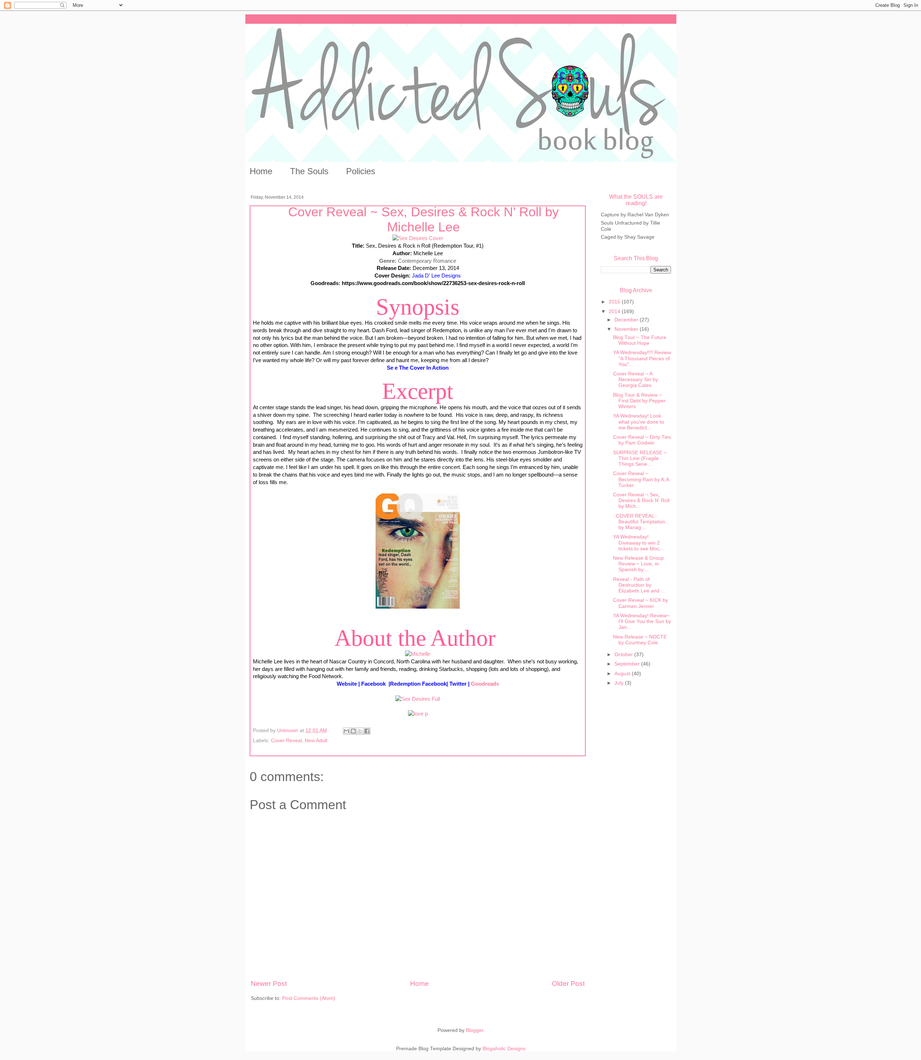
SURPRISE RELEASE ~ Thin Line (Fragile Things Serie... (640, 458)
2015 (615, 302)
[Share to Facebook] (367, 731)
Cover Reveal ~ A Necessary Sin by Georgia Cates (635, 379)
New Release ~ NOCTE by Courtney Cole (640, 639)
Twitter (458, 684)
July (619, 683)
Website (347, 684)
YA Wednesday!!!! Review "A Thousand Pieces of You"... (642, 358)
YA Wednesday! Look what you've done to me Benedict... (638, 421)
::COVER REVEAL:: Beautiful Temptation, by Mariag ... (640, 521)
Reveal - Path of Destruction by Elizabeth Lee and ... (639, 585)
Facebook (374, 684)
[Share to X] (360, 731)
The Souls (309, 171)
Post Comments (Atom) (308, 998)
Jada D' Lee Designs (436, 276)
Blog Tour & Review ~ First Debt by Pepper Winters (639, 400)
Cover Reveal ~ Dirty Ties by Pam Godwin (642, 440)
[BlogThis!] (353, 731)
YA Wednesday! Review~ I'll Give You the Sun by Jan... (642, 621)
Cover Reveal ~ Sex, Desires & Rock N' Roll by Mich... (641, 500)
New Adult (316, 740)
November (627, 329)
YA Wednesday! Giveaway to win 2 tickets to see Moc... (638, 542)
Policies (360, 171)
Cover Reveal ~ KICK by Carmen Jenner (640, 603)
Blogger (474, 1030)
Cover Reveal (286, 740)
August (623, 673)
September (627, 664)
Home (261, 171)
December (627, 319)
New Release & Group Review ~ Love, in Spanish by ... (638, 563)
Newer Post (269, 983)
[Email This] (346, 731)
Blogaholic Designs (504, 1048)
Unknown (288, 730)
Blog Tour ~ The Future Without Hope (639, 340)
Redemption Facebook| (419, 684)
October (624, 654)
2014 (615, 311)
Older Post (568, 983)
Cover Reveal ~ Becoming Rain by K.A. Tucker (642, 479)
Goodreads (485, 684)
